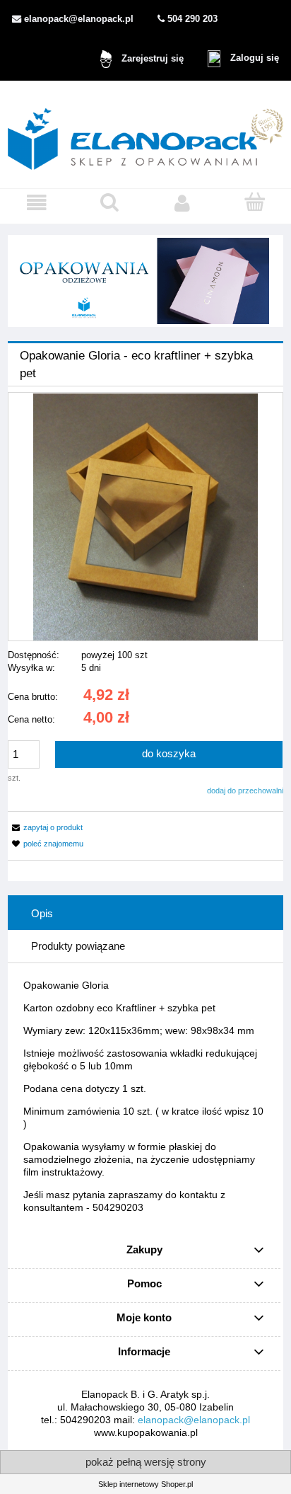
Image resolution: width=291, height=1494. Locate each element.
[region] (145, 281)
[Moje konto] (182, 203)
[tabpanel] (145, 1096)
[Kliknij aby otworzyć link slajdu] (145, 281)
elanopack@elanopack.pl (194, 1419)
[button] (36, 203)
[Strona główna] (145, 134)
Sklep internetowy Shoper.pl (145, 1484)
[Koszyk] (254, 202)
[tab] (145, 913)
